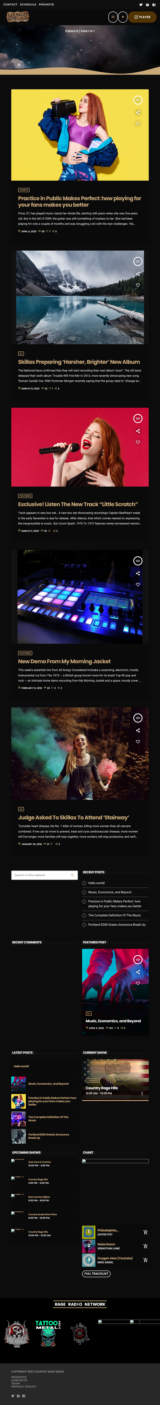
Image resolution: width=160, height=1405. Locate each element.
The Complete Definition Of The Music (114, 915)
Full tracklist (96, 1274)
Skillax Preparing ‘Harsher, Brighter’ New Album (79, 362)
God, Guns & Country (39, 1162)
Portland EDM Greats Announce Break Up (116, 925)
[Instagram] (147, 5)
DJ (21, 353)
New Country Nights (39, 1197)
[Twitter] (141, 5)
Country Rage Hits (102, 1088)
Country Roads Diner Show (42, 1214)
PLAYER (142, 17)
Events (24, 190)
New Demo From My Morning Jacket (64, 661)
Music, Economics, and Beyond (109, 892)
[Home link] (17, 17)
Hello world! (96, 883)
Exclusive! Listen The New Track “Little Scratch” (78, 504)
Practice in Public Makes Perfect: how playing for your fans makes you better (79, 202)
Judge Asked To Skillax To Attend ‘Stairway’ (73, 817)
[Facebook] (154, 5)
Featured (25, 496)
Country (92, 1080)
